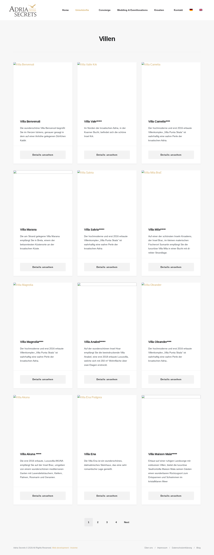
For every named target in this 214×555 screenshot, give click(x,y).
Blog (198, 548)
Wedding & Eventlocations (132, 10)
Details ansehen (43, 154)
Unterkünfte (82, 10)
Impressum (162, 548)
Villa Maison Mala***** (162, 454)
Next (126, 522)
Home (65, 10)
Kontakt (178, 10)
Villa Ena (90, 454)
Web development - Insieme (65, 548)
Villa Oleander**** (159, 342)
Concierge (105, 10)
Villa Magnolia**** (31, 342)
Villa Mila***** (157, 229)
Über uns (148, 548)
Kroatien (159, 10)
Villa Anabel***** (94, 342)
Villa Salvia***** (94, 229)
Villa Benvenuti (30, 121)
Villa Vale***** (93, 121)
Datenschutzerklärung (182, 548)
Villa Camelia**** (159, 121)
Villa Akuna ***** (30, 454)
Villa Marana (28, 229)
